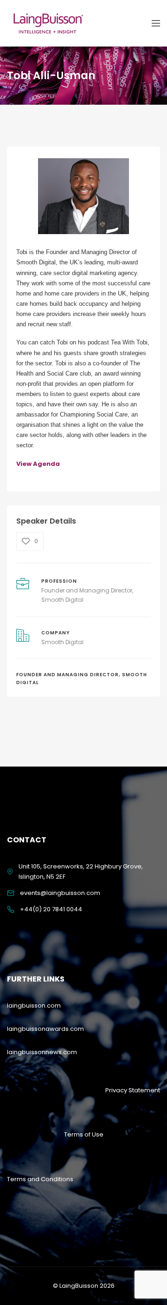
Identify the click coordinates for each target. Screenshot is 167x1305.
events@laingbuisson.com (60, 892)
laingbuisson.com (34, 1005)
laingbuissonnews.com (42, 1052)
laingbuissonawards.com (45, 1028)
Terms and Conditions (40, 1179)
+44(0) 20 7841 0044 (51, 909)
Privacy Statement (132, 1090)
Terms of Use (83, 1134)
